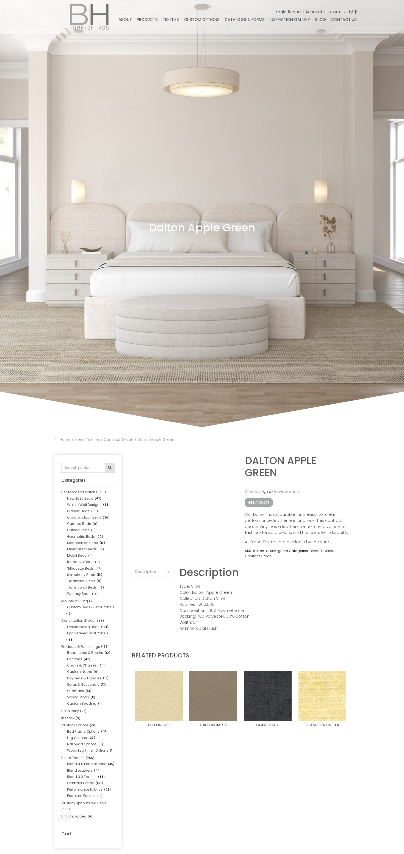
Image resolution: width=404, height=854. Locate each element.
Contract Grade (119, 439)
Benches (74, 659)
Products (147, 19)
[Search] (110, 467)
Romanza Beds (80, 561)
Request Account (305, 12)
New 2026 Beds (80, 498)
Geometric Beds (81, 536)
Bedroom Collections (79, 492)
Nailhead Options (82, 744)
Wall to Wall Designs (84, 504)
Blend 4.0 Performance (86, 763)
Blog (320, 19)
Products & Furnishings (80, 646)
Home (65, 439)
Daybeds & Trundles (84, 678)
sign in (265, 491)
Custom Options (202, 19)
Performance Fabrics (85, 789)
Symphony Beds (81, 574)
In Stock (67, 718)
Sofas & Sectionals (83, 684)
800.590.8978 (336, 12)
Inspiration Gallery (290, 19)
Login (281, 12)
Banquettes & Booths (85, 652)
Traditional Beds (81, 581)
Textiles (171, 19)
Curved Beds (78, 530)
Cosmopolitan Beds (84, 517)
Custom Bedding (81, 703)
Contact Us (344, 19)
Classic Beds (78, 511)
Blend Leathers (79, 770)
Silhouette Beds (80, 568)
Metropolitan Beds (82, 543)
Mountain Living (74, 601)
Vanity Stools (78, 697)
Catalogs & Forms (245, 19)
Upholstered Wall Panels (87, 633)
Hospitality (70, 711)
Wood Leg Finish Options (87, 750)
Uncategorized (74, 816)
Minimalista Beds (82, 549)
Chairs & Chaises (82, 665)
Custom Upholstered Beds (83, 803)
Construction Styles (77, 620)
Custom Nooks (79, 671)
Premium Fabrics (81, 795)
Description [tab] (146, 571)
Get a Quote (258, 502)
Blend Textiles (87, 439)
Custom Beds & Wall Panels (90, 607)
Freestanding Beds (83, 627)
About (125, 19)
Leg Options (77, 737)
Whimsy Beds (78, 593)
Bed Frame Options (83, 731)
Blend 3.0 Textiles (81, 776)
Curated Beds (79, 523)
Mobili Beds (77, 555)
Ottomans (75, 690)
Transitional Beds (82, 587)
